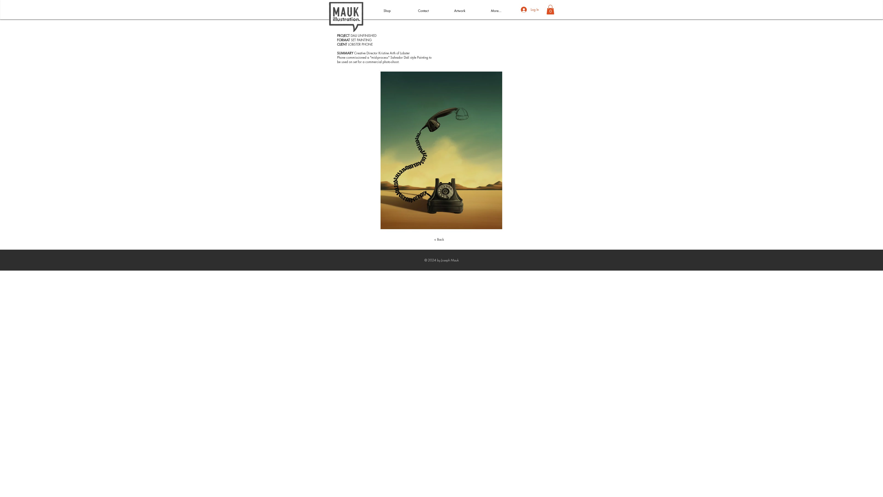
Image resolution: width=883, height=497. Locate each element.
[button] (550, 9)
